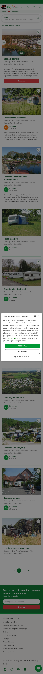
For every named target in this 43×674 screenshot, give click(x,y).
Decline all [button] (22, 352)
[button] (21, 357)
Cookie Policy (13, 338)
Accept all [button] (22, 346)
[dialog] (21, 337)
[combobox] (35, 316)
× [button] (38, 316)
